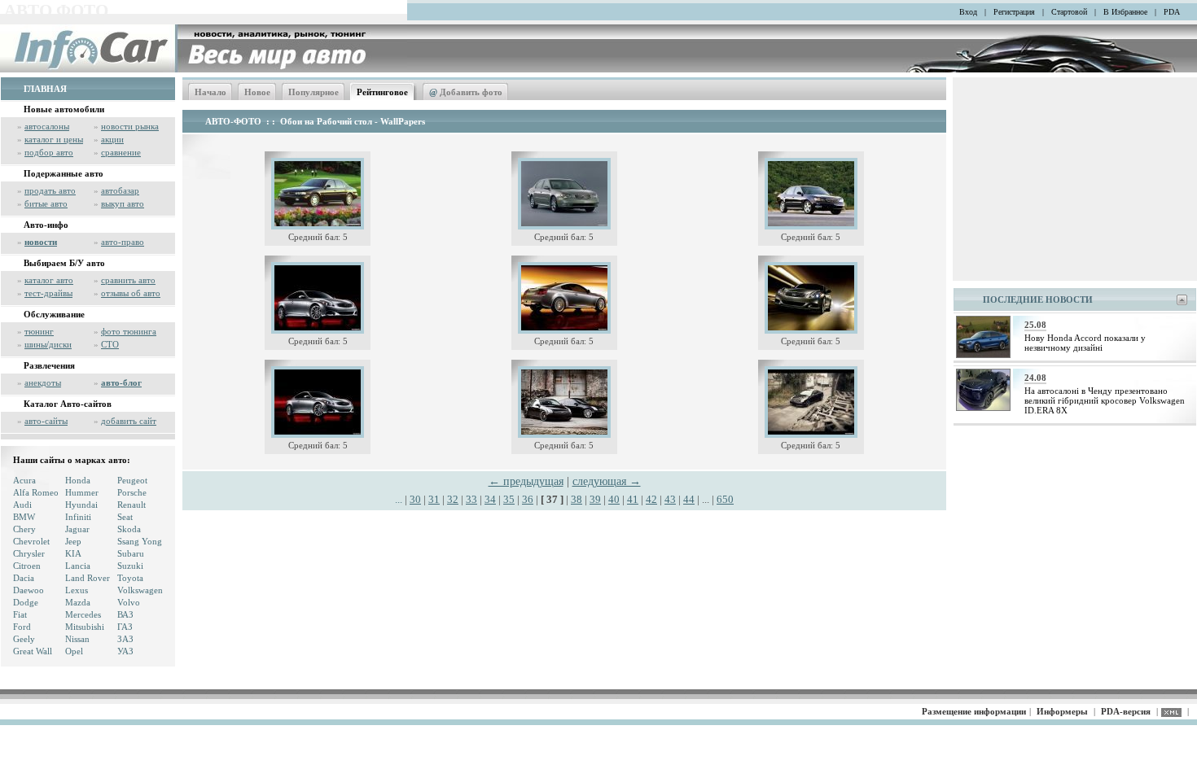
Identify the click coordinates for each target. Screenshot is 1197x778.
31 (434, 499)
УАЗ (125, 651)
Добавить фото (465, 92)
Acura (24, 480)
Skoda (129, 529)
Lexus (76, 590)
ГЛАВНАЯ (45, 89)
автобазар (120, 190)
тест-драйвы (48, 293)
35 (509, 499)
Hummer (82, 492)
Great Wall (32, 651)
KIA (73, 553)
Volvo (128, 602)
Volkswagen (140, 590)
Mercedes (83, 614)
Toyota (130, 578)
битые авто (46, 203)
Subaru (130, 553)
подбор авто (48, 152)
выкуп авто (122, 203)
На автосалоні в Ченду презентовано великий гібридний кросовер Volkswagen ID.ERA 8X (1104, 400)
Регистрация (1014, 11)
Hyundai (81, 504)
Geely (24, 639)
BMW (24, 517)
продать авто (50, 190)
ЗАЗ (125, 639)
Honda (77, 480)
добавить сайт (128, 421)
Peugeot (132, 480)
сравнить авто (128, 280)
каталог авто (48, 280)
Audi (22, 504)
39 (595, 499)
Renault (131, 504)
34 (490, 499)
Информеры (1062, 711)
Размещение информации (974, 711)
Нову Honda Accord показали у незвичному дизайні (1085, 342)
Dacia (23, 578)
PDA (1172, 11)
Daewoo (28, 590)
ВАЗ (125, 614)
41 (632, 499)
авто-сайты (46, 421)
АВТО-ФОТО (233, 121)
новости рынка (130, 126)
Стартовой (1069, 11)
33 (471, 499)
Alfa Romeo (36, 492)
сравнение (121, 152)
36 (527, 499)
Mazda (77, 602)
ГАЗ (125, 627)
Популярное (313, 92)
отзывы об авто (130, 293)
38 (576, 499)
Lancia (77, 565)
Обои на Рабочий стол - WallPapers (352, 121)
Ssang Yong (139, 541)
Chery (24, 529)
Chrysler (29, 553)
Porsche (132, 492)
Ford (22, 627)
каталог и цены (53, 139)
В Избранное (1125, 11)
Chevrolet (31, 541)
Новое (257, 92)
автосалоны (46, 126)
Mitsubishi (84, 627)
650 (725, 499)
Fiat (20, 614)
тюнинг (39, 331)
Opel (74, 651)
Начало (210, 92)
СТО (110, 344)
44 (689, 499)
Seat (125, 517)
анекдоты (42, 382)
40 (614, 499)
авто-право (122, 242)
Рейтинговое (382, 92)
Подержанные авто (63, 173)
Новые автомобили (64, 109)
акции (112, 139)
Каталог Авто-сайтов (68, 404)
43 (670, 499)
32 (452, 499)
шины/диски (48, 344)
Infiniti (78, 517)
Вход (968, 11)
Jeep (73, 541)
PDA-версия (1126, 711)
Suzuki (130, 565)
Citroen (27, 565)
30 (415, 499)
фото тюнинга (128, 331)
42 (651, 499)
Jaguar (77, 529)
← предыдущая (526, 481)
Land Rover (87, 578)
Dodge (25, 602)
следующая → (606, 481)
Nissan (77, 639)
